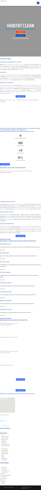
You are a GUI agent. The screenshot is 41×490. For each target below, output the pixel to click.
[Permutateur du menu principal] (38, 3)
